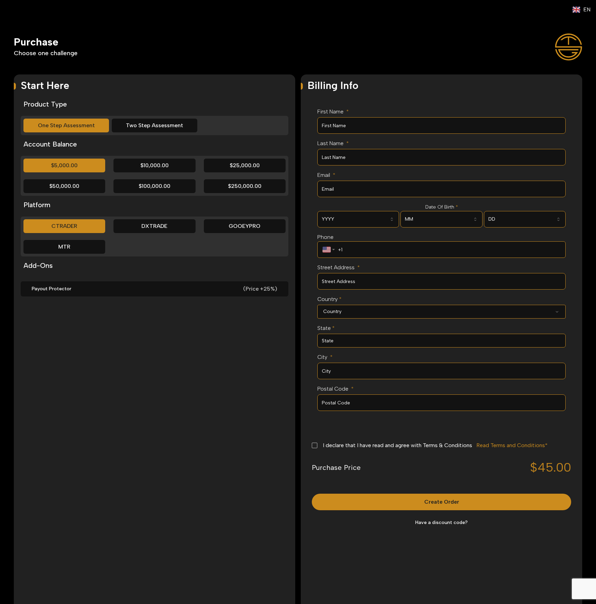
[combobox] (358, 219)
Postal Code (335, 388)
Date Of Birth (441, 207)
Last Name (333, 143)
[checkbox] (314, 445)
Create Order (441, 502)
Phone (325, 237)
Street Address (338, 267)
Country (329, 299)
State (326, 328)
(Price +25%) (260, 288)
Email (326, 175)
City (324, 357)
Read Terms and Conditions (510, 445)
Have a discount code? (441, 522)
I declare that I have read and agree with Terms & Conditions (434, 445)
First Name (333, 111)
